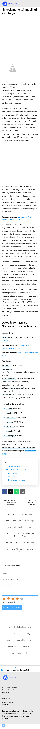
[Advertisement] (20, 36)
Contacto (11, 476)
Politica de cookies (8, 690)
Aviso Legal (6, 692)
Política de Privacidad (9, 687)
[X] (10, 491)
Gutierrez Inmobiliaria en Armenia (31, 502)
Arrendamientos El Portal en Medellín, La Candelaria (10, 502)
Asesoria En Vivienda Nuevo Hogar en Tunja (19, 218)
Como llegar (7, 340)
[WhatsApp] (16, 491)
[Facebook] (4, 491)
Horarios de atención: (16, 480)
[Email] (22, 491)
